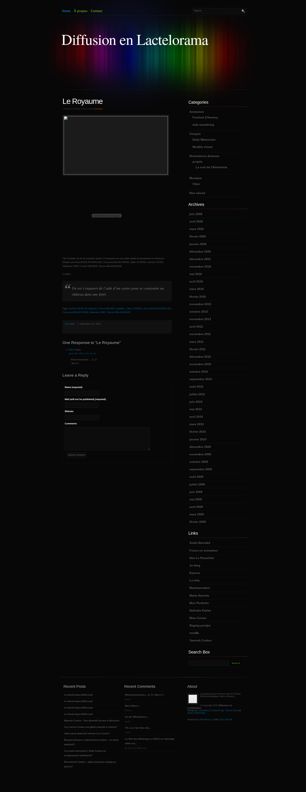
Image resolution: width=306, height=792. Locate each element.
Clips (196, 183)
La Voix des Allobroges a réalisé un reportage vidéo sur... (149, 743)
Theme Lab (230, 710)
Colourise (216, 710)
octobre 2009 (198, 461)
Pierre (72, 349)
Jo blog (194, 565)
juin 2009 (195, 492)
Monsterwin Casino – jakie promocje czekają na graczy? (90, 764)
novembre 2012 (200, 319)
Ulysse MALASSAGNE (118, 312)
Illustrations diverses (204, 156)
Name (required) (73, 387)
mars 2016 (196, 289)
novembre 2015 (200, 304)
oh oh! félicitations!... (136, 719)
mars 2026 (196, 229)
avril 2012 (196, 326)
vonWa (194, 633)
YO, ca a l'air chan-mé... (138, 730)
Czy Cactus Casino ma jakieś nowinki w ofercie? (90, 727)
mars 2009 (196, 514)
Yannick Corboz (200, 640)
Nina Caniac (197, 618)
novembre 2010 (200, 364)
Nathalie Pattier (200, 610)
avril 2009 (196, 506)
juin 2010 (195, 401)
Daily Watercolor (204, 139)
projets (198, 161)
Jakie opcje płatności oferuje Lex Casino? (87, 733)
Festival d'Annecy (205, 117)
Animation (98, 109)
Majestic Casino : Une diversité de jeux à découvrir (91, 720)
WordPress (205, 719)
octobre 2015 (198, 311)
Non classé (197, 193)
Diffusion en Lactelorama (134, 39)
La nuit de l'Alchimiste (211, 167)
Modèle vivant (203, 147)
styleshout (204, 710)
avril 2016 (196, 281)
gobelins (120, 308)
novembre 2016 (200, 266)
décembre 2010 (200, 356)
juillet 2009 (197, 484)
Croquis (195, 133)
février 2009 (197, 521)
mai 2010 (195, 409)
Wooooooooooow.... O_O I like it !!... (145, 697)
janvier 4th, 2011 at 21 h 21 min (82, 353)
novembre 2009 (200, 454)
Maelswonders (199, 587)
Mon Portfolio (199, 603)
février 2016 (197, 296)
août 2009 (196, 476)
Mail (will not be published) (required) (85, 399)
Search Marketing (196, 713)
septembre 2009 (200, 469)
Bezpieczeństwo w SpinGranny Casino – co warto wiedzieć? (91, 742)
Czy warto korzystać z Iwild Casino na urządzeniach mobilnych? (85, 753)
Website (69, 411)
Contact (96, 11)
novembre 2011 (200, 334)
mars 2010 (196, 424)
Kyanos (194, 573)
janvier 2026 (197, 244)
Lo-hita (194, 580)
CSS (221, 719)
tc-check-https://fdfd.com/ (78, 695)
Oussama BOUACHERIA (75, 312)
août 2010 (196, 386)
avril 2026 (196, 221)
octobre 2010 (198, 371)
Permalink (70, 324)
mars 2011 (196, 341)
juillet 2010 (197, 394)
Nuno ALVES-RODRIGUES (157, 308)
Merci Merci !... (133, 708)
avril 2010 (196, 416)
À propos (80, 11)
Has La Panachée (201, 558)
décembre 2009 (200, 446)
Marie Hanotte (199, 595)
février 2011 (197, 349)
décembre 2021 (200, 259)
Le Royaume (82, 101)
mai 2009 (195, 499)
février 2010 (197, 431)
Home (66, 11)
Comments (71, 423)
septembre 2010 (200, 379)
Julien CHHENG (134, 308)
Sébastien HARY (97, 312)
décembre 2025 (200, 251)
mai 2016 (195, 274)
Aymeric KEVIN (76, 308)
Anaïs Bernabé (199, 542)
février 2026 (197, 236)
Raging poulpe (199, 625)
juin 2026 (195, 214)
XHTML (229, 719)
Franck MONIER (106, 308)
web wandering (203, 124)
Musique (195, 178)
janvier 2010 (197, 439)
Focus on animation (203, 550)
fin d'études (91, 308)
